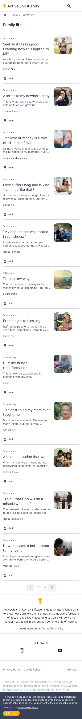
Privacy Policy (12, 669)
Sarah (6, 383)
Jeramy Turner (10, 111)
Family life (28, 14)
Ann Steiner (9, 429)
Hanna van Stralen (13, 518)
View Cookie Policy (28, 707)
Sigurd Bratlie (10, 293)
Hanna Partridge (11, 251)
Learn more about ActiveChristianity (41, 628)
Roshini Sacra (10, 472)
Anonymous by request (15, 158)
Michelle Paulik (11, 565)
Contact (72, 669)
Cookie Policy (32, 669)
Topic (14, 14)
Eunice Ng (8, 204)
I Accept (11, 713)
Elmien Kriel (9, 68)
